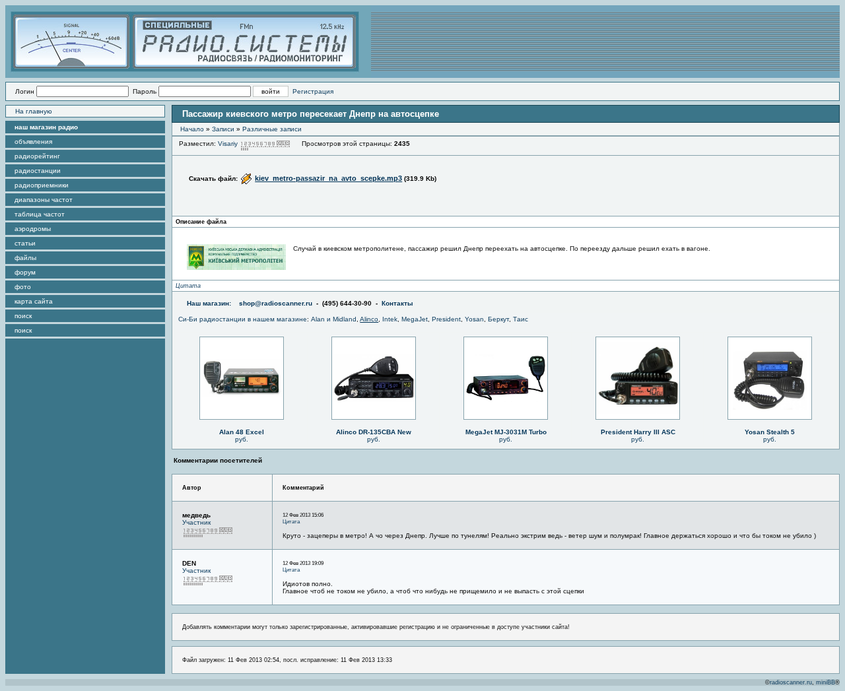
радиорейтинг (37, 156)
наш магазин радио (46, 127)
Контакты (397, 303)
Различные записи (272, 129)
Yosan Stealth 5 (770, 432)
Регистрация (312, 91)
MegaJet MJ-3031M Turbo (506, 432)
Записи (223, 129)
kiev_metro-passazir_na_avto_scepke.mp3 (328, 178)
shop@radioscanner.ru (275, 303)
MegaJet (414, 319)
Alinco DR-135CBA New (373, 432)
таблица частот (40, 214)
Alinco (369, 319)
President (446, 319)
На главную (33, 111)
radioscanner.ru (791, 682)
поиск (23, 315)
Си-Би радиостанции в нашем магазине (242, 319)
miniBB (825, 682)
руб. (241, 439)
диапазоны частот (44, 199)
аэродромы (33, 228)
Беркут (498, 319)
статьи (25, 243)
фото (23, 286)
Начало (192, 129)
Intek (389, 319)
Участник (196, 522)
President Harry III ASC (638, 432)
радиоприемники (42, 185)
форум (25, 272)
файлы (25, 257)
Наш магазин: (209, 303)
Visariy (228, 143)
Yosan (474, 319)
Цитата (188, 285)
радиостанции (38, 170)
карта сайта (34, 301)
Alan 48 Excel (241, 432)
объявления (33, 141)
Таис (520, 319)
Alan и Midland (333, 319)
